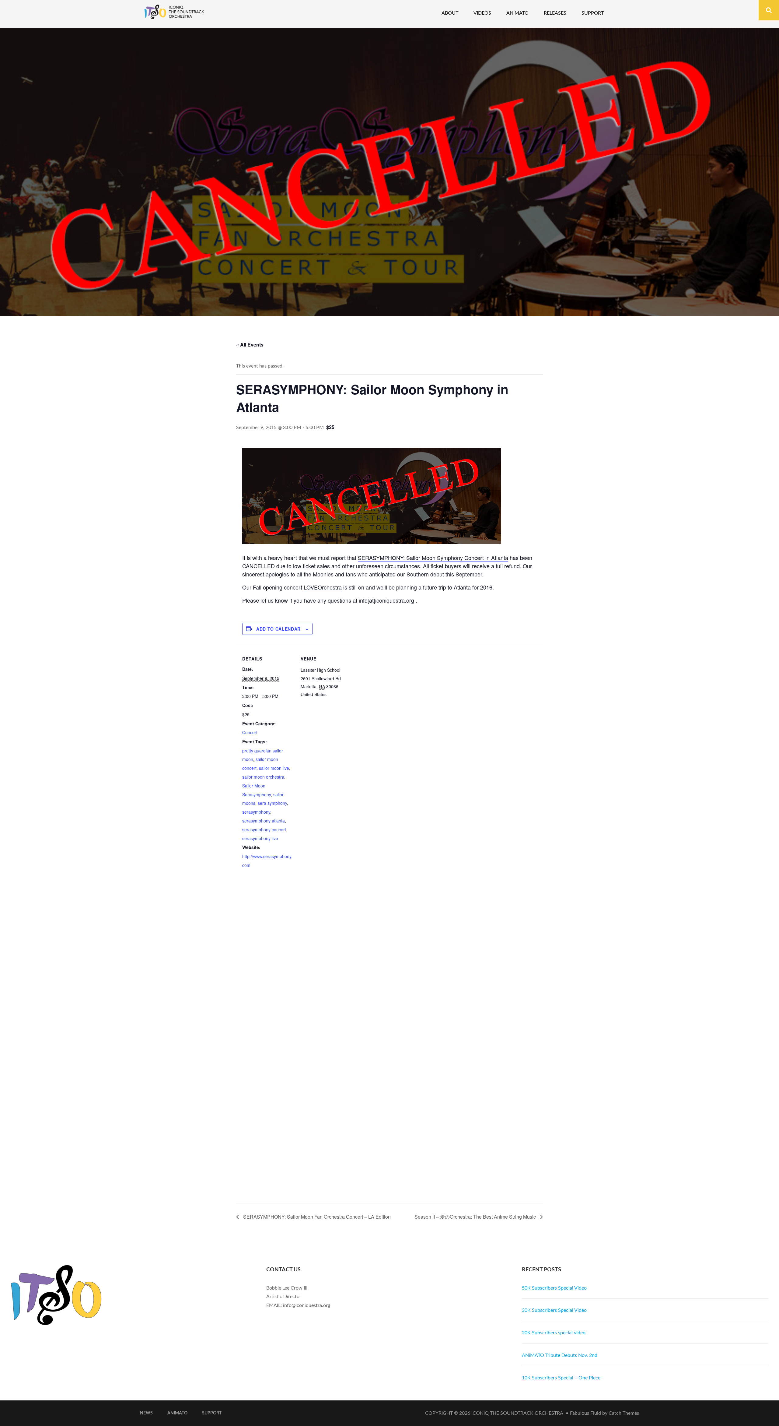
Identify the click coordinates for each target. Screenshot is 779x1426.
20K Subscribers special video (553, 1332)
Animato (517, 13)
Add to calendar (278, 629)
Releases (555, 13)
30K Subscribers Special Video (554, 1310)
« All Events (250, 344)
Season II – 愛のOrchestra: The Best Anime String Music (475, 1216)
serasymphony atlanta (263, 821)
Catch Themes (624, 1413)
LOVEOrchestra (323, 587)
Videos (482, 13)
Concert (249, 732)
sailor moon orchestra (263, 777)
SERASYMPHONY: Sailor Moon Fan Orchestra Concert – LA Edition (316, 1216)
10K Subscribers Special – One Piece (561, 1377)
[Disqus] (389, 965)
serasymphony (256, 812)
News (146, 1413)
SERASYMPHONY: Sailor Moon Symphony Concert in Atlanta (433, 558)
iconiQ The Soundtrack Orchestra (517, 1413)
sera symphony (272, 803)
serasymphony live (260, 838)
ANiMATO (177, 1413)
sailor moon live (274, 768)
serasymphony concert (264, 829)
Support (593, 13)
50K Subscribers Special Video (554, 1288)
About (450, 13)
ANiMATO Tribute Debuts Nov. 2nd (559, 1355)
